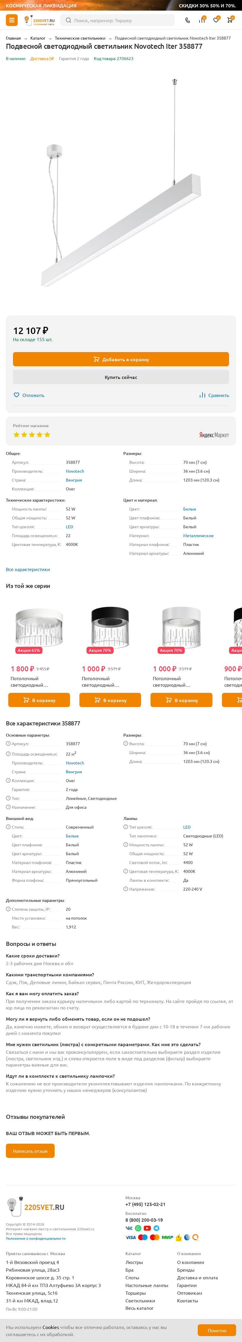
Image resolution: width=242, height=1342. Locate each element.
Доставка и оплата (197, 1277)
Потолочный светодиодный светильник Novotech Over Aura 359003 (34, 681)
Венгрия (74, 479)
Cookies (50, 1327)
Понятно (217, 1330)
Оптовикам (189, 1293)
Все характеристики (28, 569)
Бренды (185, 1270)
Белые (189, 508)
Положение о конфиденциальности (36, 1238)
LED (69, 526)
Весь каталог (139, 1308)
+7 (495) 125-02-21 (145, 1204)
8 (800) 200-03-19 (144, 1219)
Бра (129, 1270)
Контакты (187, 1300)
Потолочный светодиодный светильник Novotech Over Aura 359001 (176, 681)
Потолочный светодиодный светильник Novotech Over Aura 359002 (105, 681)
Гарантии (187, 1285)
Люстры (134, 1262)
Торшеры (135, 1293)
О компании (190, 1262)
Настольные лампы (146, 1285)
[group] (121, 189)
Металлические (198, 535)
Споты (132, 1277)
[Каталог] (12, 20)
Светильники (140, 1300)
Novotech (75, 471)
